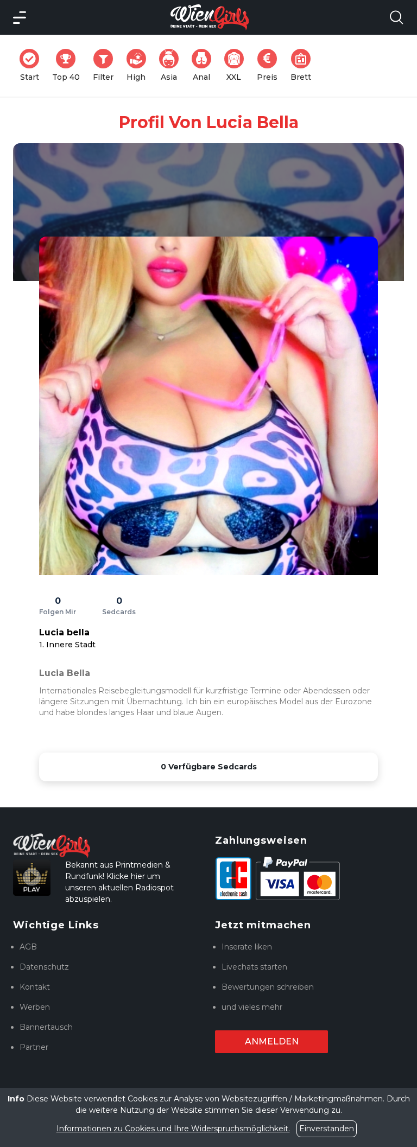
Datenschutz (44, 967)
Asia (173, 65)
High (140, 65)
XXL (237, 65)
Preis (270, 65)
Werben (35, 1007)
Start (33, 65)
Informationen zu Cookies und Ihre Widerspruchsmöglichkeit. (173, 1128)
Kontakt (35, 987)
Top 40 (69, 65)
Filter (106, 65)
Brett (304, 65)
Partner (34, 1047)
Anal (205, 65)
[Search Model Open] (396, 17)
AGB (28, 947)
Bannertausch (46, 1027)
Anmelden (272, 1041)
